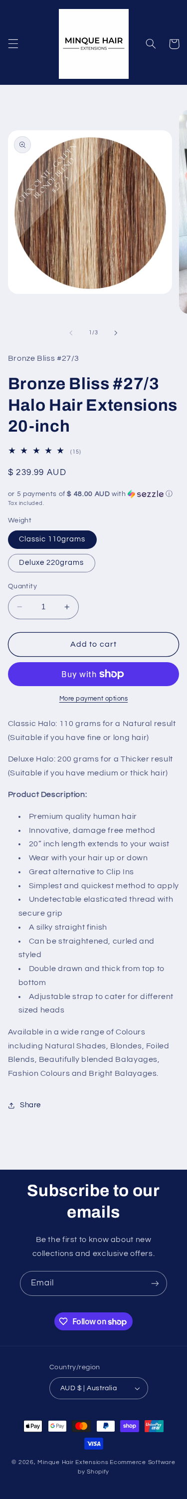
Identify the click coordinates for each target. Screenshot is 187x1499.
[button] (12, 43)
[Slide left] (71, 333)
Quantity (22, 586)
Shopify (98, 1472)
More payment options (93, 699)
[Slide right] (116, 333)
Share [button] (30, 1105)
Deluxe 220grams (51, 562)
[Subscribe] (155, 1283)
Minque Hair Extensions (72, 1462)
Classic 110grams (52, 539)
